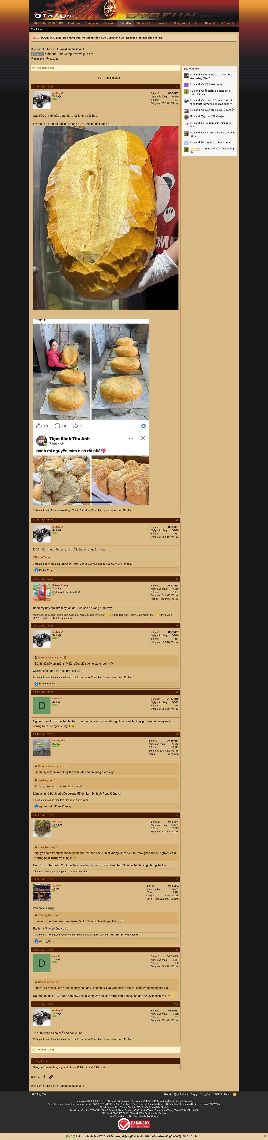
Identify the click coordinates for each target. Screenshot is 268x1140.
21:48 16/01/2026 (43, 86)
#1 (177, 86)
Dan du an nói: (46, 981)
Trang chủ (91, 23)
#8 (177, 878)
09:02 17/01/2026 (43, 625)
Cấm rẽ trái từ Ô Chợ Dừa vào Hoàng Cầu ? (210, 76)
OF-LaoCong (41, 557)
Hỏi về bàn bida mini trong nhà (211, 124)
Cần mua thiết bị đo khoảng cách (212, 150)
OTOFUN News (222, 1094)
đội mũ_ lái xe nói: (48, 915)
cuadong (39, 58)
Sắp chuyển (172, 754)
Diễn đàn (125, 23)
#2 (177, 520)
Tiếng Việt (40, 1094)
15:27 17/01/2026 (43, 1003)
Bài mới (108, 23)
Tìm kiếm (36, 29)
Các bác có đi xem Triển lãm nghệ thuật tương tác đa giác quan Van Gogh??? (212, 102)
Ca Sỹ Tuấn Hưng (206, 84)
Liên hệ (167, 1094)
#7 (177, 815)
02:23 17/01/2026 (43, 578)
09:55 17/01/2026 (43, 815)
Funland (162, 23)
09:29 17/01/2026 (43, 692)
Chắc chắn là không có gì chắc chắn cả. (210, 92)
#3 (177, 578)
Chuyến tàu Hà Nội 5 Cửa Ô (212, 109)
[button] (115, 23)
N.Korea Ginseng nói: (50, 657)
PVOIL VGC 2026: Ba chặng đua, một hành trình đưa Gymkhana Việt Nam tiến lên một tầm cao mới (102, 37)
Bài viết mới (192, 69)
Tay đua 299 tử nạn (207, 116)
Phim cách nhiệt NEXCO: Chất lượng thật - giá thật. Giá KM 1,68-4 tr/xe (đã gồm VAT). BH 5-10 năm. (137, 1136)
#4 (177, 625)
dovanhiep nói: (46, 847)
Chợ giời (179, 23)
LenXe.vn (74, 23)
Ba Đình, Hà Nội (169, 598)
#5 (177, 692)
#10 (176, 1003)
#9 (177, 949)
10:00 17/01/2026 (43, 878)
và (55, 806)
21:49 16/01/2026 (43, 520)
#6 (177, 734)
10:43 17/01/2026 (43, 949)
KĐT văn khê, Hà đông (166, 898)
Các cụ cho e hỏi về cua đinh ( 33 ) (212, 134)
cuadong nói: (45, 780)
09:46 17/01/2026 (43, 734)
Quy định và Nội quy (185, 1094)
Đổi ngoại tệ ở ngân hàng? (211, 142)
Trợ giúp (205, 1094)
